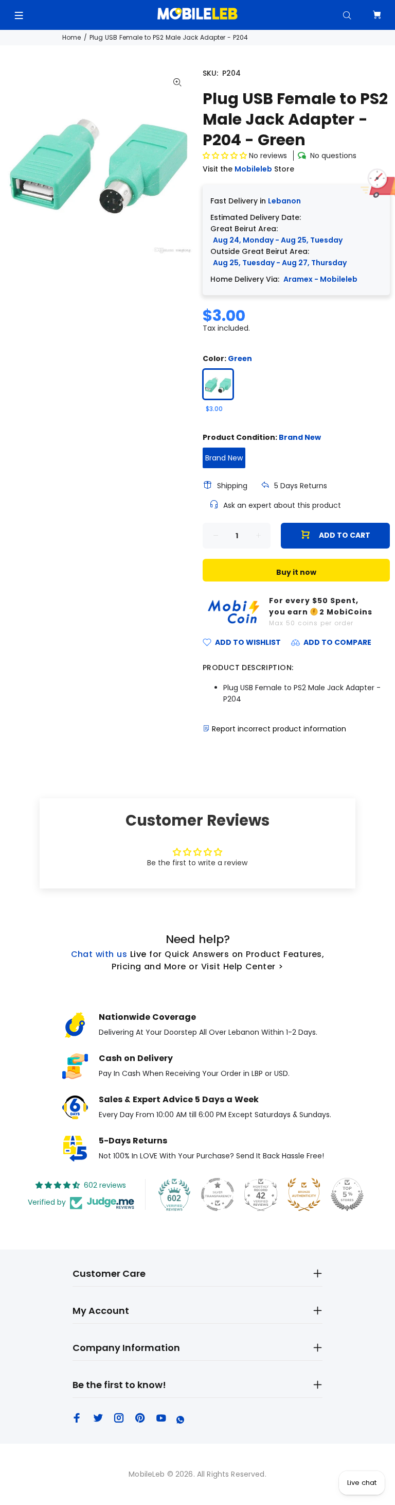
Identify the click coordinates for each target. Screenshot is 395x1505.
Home (71, 37)
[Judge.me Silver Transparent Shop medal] (217, 1194)
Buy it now (296, 572)
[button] (226, 155)
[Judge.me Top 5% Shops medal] (347, 1194)
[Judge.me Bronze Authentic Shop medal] (304, 1194)
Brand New (224, 458)
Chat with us (99, 954)
